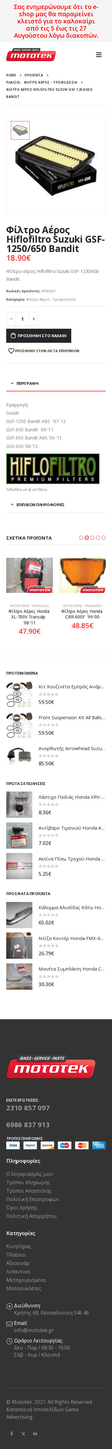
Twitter (23, 1433)
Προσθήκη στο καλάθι (42, 335)
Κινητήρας (18, 1246)
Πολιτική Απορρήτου (31, 1216)
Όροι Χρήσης (21, 1207)
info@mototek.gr (34, 1330)
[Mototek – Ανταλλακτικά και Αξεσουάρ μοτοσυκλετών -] (31, 54)
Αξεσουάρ (18, 1263)
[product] (29, 575)
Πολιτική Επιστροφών (32, 1199)
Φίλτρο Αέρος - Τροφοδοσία (51, 299)
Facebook (11, 1433)
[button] (81, 537)
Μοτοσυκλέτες (23, 1288)
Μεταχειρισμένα (25, 1280)
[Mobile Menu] (99, 54)
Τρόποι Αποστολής (29, 1190)
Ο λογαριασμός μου (29, 1173)
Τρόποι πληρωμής (28, 1182)
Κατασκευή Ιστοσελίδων (35, 1409)
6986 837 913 (28, 1124)
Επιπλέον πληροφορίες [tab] (40, 504)
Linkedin (35, 1433)
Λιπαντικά (18, 1271)
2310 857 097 (28, 1107)
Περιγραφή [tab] (27, 383)
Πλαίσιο (16, 1254)
